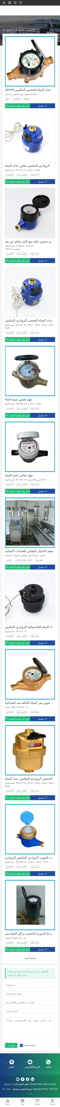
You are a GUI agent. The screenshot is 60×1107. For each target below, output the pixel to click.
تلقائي (9, 560)
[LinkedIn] (32, 1079)
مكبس (26, 99)
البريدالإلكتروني (29, 1067)
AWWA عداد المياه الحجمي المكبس (28, 89)
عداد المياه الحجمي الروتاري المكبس (28, 320)
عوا (7, 99)
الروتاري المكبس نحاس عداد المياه (27, 165)
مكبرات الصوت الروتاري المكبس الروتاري (30, 857)
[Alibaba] (42, 1079)
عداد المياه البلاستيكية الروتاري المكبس (30, 627)
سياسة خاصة (29, 1045)
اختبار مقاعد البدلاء (23, 560)
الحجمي (16, 99)
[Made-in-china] (37, 1079)
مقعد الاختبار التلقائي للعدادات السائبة (29, 551)
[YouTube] (18, 1079)
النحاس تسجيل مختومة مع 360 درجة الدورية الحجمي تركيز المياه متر (30, 933)
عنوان (12, 1067)
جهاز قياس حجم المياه (19, 475)
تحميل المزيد (30, 958)
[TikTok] (22, 1079)
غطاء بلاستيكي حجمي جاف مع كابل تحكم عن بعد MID (30, 241)
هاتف (48, 1067)
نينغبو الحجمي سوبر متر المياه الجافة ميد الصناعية (30, 702)
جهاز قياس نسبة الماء (18, 399)
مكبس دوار (22, 175)
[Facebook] (27, 1079)
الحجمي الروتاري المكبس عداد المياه (28, 778)
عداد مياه (35, 175)
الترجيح (39, 560)
